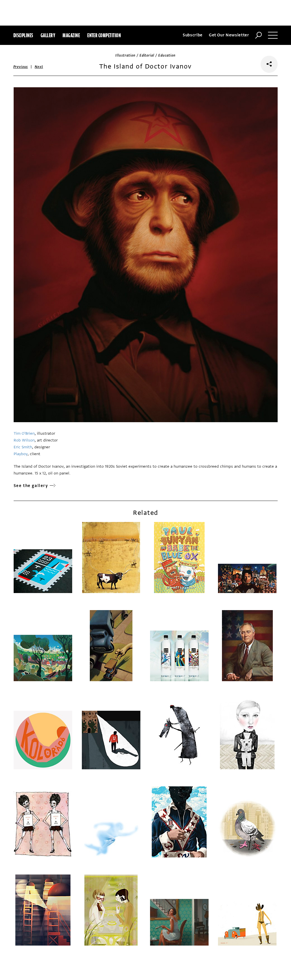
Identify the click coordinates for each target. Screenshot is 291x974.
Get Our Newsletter (229, 35)
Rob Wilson (24, 440)
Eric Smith (23, 447)
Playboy (21, 454)
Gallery (48, 35)
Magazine (71, 35)
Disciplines (23, 35)
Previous (20, 67)
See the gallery (31, 485)
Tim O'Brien (24, 433)
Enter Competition (104, 35)
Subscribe (193, 35)
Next (39, 67)
